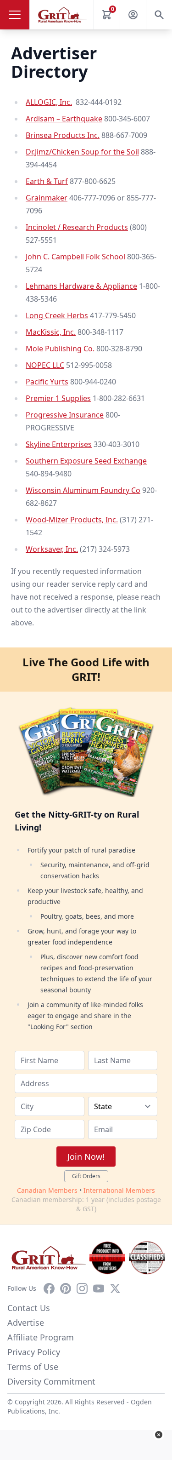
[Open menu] (14, 14)
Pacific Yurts (47, 382)
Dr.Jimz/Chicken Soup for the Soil (82, 152)
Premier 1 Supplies (58, 398)
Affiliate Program (40, 1337)
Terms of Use (32, 1366)
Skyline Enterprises (59, 444)
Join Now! (86, 1156)
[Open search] (159, 15)
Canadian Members (47, 1190)
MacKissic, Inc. (51, 332)
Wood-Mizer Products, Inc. (72, 520)
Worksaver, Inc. (52, 549)
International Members (119, 1190)
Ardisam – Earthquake (64, 119)
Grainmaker (46, 198)
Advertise (25, 1322)
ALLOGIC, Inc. (49, 102)
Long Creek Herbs (57, 315)
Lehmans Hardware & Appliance (81, 286)
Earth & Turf (47, 181)
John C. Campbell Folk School (75, 257)
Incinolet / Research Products (77, 227)
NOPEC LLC (45, 365)
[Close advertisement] (158, 1434)
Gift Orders (86, 1176)
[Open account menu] (133, 14)
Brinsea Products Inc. (63, 135)
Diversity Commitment (51, 1381)
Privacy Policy (33, 1351)
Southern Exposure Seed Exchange (86, 461)
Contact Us (28, 1307)
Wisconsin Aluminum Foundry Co (83, 490)
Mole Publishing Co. (60, 349)
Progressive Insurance (65, 415)
